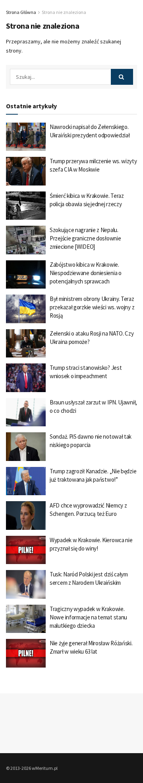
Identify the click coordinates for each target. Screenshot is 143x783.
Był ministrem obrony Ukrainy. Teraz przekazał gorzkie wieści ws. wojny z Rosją (92, 307)
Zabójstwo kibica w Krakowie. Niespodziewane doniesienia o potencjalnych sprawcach (86, 273)
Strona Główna (21, 12)
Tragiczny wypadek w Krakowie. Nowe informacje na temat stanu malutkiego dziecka (88, 617)
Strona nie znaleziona (64, 12)
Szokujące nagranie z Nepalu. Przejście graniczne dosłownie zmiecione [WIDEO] (85, 238)
